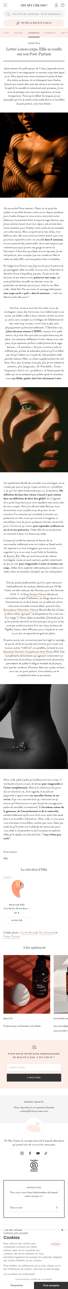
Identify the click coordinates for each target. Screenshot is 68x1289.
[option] (17, 900)
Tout (6, 33)
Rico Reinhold (47, 932)
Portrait (50, 33)
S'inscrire (34, 1077)
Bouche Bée (13, 556)
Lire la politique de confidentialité (19, 1274)
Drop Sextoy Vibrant (34, 594)
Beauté (18, 33)
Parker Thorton (11, 936)
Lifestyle (34, 33)
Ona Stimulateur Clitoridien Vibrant (31, 608)
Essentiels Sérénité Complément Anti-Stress (28, 652)
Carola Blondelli (29, 932)
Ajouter (17, 920)
